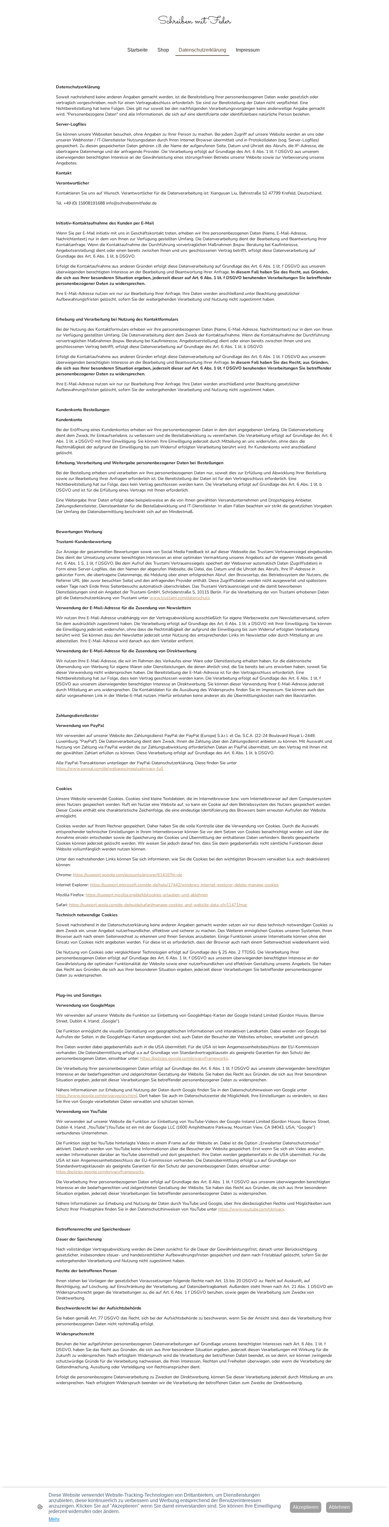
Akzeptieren (305, 1507)
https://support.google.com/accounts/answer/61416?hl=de (127, 875)
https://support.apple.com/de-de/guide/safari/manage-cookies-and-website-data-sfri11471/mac (158, 905)
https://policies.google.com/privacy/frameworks (184, 1058)
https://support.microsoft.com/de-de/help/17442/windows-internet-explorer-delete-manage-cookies (184, 885)
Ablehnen (339, 1507)
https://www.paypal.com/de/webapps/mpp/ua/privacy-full (109, 769)
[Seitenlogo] (194, 31)
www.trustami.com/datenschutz (179, 598)
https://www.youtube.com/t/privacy (251, 1209)
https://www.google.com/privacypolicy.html (96, 1096)
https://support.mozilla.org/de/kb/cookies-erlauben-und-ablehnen (147, 895)
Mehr (54, 1519)
